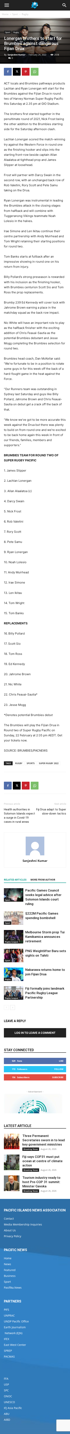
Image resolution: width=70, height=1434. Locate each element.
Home (5, 14)
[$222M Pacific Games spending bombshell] (13, 918)
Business (10, 1276)
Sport (15, 14)
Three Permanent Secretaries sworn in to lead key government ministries (43, 1140)
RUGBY (18, 763)
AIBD (7, 1419)
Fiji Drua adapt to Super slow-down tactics (51, 811)
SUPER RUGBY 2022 (49, 763)
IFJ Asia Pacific (13, 1408)
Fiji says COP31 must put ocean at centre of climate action (42, 1161)
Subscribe (57, 1077)
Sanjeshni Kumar (16, 54)
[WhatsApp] (34, 72)
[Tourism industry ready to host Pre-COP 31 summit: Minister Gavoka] (11, 1183)
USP (6, 1384)
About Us (10, 1230)
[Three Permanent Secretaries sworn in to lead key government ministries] (11, 1141)
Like (61, 1060)
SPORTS (31, 763)
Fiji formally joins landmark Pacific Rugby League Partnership (44, 992)
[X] (17, 72)
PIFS (6, 1309)
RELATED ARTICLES (15, 879)
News (7, 1264)
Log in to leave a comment (35, 1032)
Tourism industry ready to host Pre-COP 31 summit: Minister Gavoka (41, 1182)
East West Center (15, 1345)
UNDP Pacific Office (16, 1321)
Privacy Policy (12, 1236)
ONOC (8, 1396)
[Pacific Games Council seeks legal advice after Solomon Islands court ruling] (13, 895)
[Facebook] (8, 72)
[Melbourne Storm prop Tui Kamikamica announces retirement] (13, 936)
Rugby (25, 14)
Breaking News (31, 1149)
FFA (6, 1378)
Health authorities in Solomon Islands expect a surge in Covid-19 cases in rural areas (19, 816)
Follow (58, 1069)
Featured (10, 1270)
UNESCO (9, 1402)
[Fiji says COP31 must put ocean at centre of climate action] (11, 1162)
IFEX (6, 1339)
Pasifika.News (13, 1287)
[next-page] (12, 1007)
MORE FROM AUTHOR (43, 879)
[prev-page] (6, 1007)
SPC (6, 1390)
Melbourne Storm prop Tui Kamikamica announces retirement (45, 936)
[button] (6, 5)
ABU (6, 1414)
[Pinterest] (26, 72)
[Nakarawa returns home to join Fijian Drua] (13, 974)
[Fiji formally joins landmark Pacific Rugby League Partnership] (13, 993)
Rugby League (11, 941)
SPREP (8, 1351)
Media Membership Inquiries (23, 1224)
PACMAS (9, 1356)
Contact (9, 1218)
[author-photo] (35, 855)
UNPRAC (9, 1315)
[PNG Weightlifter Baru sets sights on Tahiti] (13, 955)
